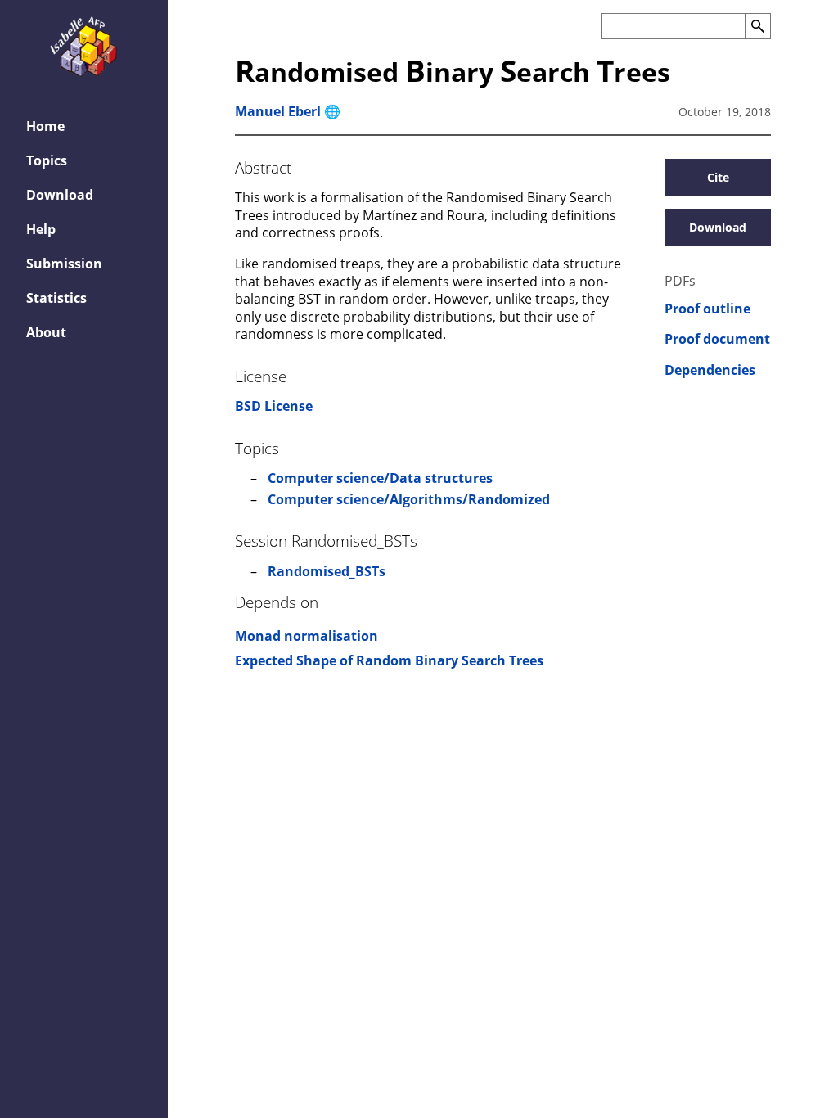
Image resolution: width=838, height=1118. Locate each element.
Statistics (56, 298)
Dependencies (710, 370)
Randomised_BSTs (326, 571)
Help (41, 229)
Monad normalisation (306, 636)
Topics (46, 160)
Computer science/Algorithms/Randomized (409, 499)
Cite (718, 177)
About (46, 332)
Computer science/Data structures (380, 478)
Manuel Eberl (278, 111)
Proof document (717, 339)
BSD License (274, 406)
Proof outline (707, 309)
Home (45, 126)
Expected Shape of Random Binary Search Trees (389, 660)
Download (59, 195)
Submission (64, 264)
